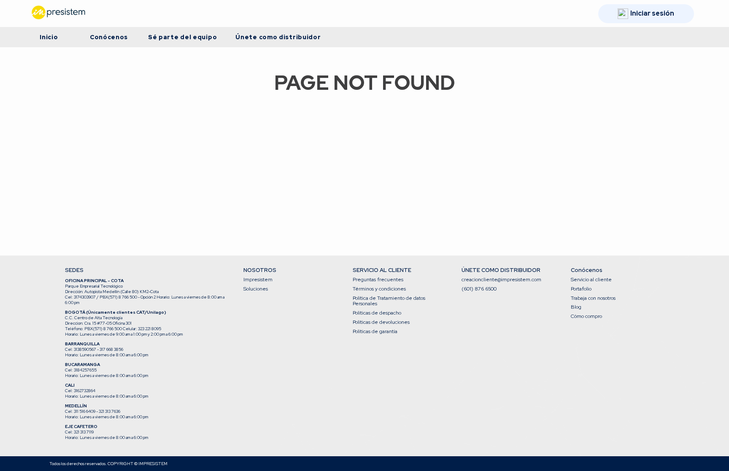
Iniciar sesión (652, 13)
